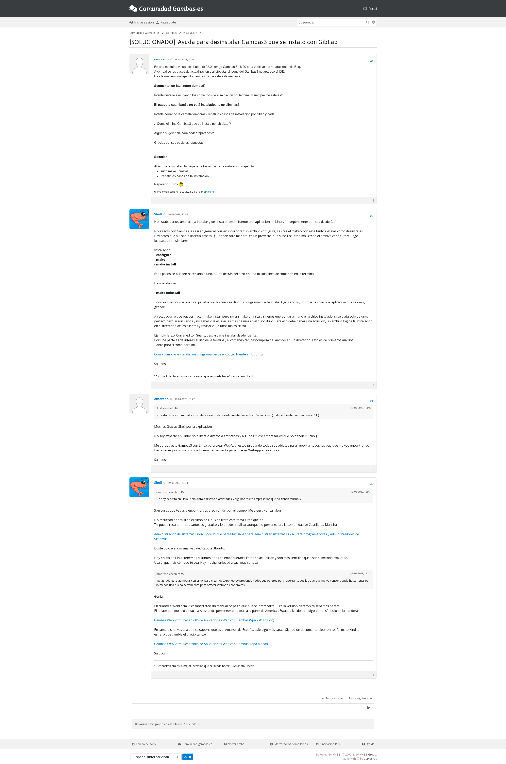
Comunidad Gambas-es (144, 33)
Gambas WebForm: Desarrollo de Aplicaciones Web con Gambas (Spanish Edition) (214, 620)
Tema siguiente (359, 698)
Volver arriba (235, 744)
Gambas (171, 33)
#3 (371, 400)
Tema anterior (334, 698)
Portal (372, 8)
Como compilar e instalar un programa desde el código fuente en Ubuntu (208, 354)
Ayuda (369, 744)
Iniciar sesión (143, 22)
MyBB (336, 754)
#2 (371, 216)
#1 (371, 61)
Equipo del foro (145, 744)
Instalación (190, 33)
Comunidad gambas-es (196, 744)
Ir (189, 757)
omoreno (161, 59)
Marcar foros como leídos (290, 744)
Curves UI (370, 758)
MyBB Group (368, 754)
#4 (371, 484)
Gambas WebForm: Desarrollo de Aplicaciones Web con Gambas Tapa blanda (211, 644)
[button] (373, 200)
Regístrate (167, 22)
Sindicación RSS (329, 744)
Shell (158, 214)
